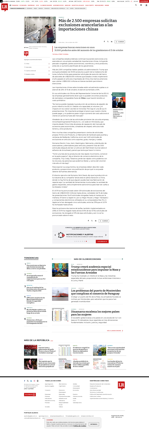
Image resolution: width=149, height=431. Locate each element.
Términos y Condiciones (96, 392)
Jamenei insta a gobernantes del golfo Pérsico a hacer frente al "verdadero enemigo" (47, 350)
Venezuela (29, 307)
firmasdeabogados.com (72, 416)
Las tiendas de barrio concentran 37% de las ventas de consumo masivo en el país (115, 363)
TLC (67, 8)
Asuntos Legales (49, 386)
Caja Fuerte (62, 386)
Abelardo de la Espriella (58, 8)
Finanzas (46, 8)
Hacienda (29, 273)
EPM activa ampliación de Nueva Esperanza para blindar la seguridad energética (36, 300)
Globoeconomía (77, 396)
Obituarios (62, 400)
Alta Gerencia (62, 384)
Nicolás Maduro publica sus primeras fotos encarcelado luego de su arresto (36, 311)
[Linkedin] (111, 41)
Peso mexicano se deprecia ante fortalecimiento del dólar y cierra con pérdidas (36, 267)
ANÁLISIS (67, 5)
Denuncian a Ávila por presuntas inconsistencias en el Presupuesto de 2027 (37, 321)
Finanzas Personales (64, 396)
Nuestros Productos (95, 386)
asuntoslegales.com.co (30, 416)
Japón (71, 8)
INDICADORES (99, 5)
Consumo (110, 359)
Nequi (35, 8)
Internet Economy (50, 400)
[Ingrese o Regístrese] (146, 5)
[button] (54, 235)
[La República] (4, 7)
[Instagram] (35, 381)
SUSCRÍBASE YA (102, 241)
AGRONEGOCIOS (58, 5)
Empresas (47, 394)
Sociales (47, 406)
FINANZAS (15, 5)
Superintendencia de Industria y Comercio (102, 398)
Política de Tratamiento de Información (101, 394)
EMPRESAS (31, 5)
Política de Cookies (79, 426)
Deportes (29, 285)
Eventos (75, 394)
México (29, 263)
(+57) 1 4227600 (28, 388)
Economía (29, 8)
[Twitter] (108, 41)
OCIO (37, 5)
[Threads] (38, 381)
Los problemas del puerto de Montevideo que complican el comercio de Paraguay (96, 292)
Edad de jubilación (80, 8)
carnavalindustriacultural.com (32, 418)
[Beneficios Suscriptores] (141, 5)
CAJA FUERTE (89, 5)
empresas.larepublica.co (57, 416)
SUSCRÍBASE (144, 1)
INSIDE (107, 5)
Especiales (62, 394)
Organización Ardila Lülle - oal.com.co (117, 416)
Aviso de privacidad (95, 390)
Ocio (74, 400)
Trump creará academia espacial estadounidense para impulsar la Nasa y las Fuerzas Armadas (95, 269)
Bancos (41, 8)
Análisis (75, 384)
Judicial (75, 359)
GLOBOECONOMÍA (46, 5)
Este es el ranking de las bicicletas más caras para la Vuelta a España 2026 (36, 289)
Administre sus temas (32, 80)
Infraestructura (63, 398)
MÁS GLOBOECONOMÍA (114, 330)
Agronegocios (49, 384)
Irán (39, 345)
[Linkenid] (31, 381)
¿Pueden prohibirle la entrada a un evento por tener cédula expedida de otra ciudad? (81, 363)
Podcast (47, 402)
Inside (74, 398)
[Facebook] (104, 41)
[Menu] (10, 5)
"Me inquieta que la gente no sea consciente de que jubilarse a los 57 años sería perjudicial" (46, 363)
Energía (29, 295)
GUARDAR (121, 41)
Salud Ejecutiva (77, 402)
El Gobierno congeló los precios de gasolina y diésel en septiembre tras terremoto (81, 350)
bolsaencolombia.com (87, 416)
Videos (61, 406)
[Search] (136, 5)
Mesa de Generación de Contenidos (100, 384)
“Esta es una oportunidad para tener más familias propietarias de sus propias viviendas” (116, 350)
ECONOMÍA (23, 5)
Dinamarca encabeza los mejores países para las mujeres (95, 313)
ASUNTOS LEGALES (78, 5)
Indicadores (48, 398)
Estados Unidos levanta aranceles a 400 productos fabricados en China (118, 114)
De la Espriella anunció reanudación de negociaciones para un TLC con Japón (36, 278)
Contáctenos (93, 388)
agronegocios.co (43, 416)
